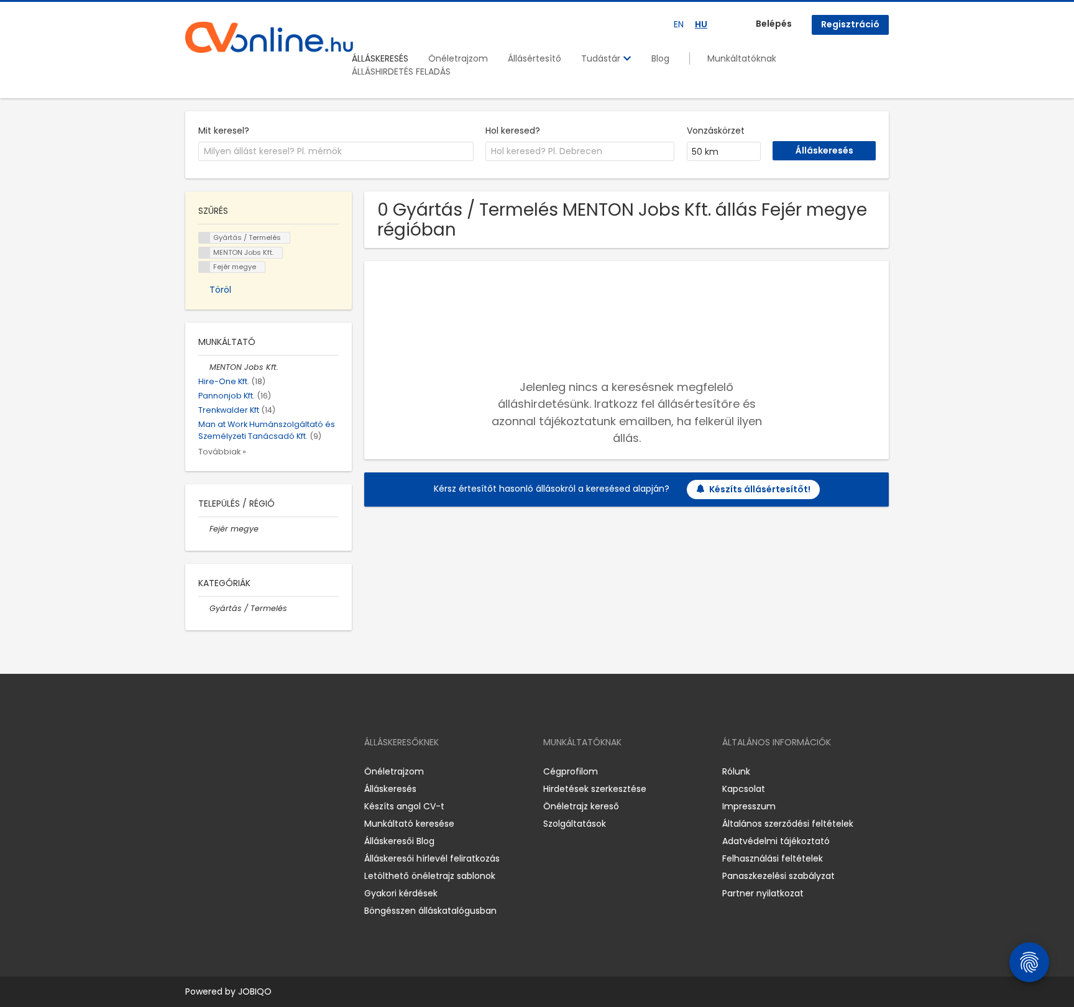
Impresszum (749, 806)
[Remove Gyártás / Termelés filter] (203, 608)
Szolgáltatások (574, 823)
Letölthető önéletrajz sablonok (429, 876)
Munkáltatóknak (741, 58)
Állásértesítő (534, 58)
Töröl (220, 289)
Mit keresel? (223, 130)
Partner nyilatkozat (763, 893)
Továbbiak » (222, 451)
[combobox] (336, 152)
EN (679, 24)
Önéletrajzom (458, 58)
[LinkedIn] (235, 772)
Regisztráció (850, 24)
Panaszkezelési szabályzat (778, 876)
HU (701, 24)
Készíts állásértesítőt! (759, 489)
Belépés (774, 23)
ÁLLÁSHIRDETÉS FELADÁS (401, 71)
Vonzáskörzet (716, 130)
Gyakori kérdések (401, 893)
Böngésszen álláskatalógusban (430, 910)
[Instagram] (215, 772)
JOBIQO (255, 991)
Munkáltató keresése (409, 823)
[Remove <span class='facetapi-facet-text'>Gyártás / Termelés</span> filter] (204, 237)
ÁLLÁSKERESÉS (380, 58)
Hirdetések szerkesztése (594, 789)
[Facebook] (194, 772)
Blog (660, 58)
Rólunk (736, 771)
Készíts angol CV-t (404, 806)
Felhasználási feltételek (772, 858)
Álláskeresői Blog (399, 841)
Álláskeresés (390, 789)
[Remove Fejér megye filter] (203, 528)
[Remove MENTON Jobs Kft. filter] (203, 367)
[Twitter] (253, 772)
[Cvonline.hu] (269, 37)
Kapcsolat (743, 789)
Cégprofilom (570, 771)
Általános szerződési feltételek (787, 823)
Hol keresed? (512, 130)
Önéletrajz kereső (581, 806)
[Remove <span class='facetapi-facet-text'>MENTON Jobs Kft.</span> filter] (204, 252)
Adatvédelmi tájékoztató (776, 841)
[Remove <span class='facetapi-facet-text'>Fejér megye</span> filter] (204, 267)
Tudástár (602, 58)
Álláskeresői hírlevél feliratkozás (432, 858)
